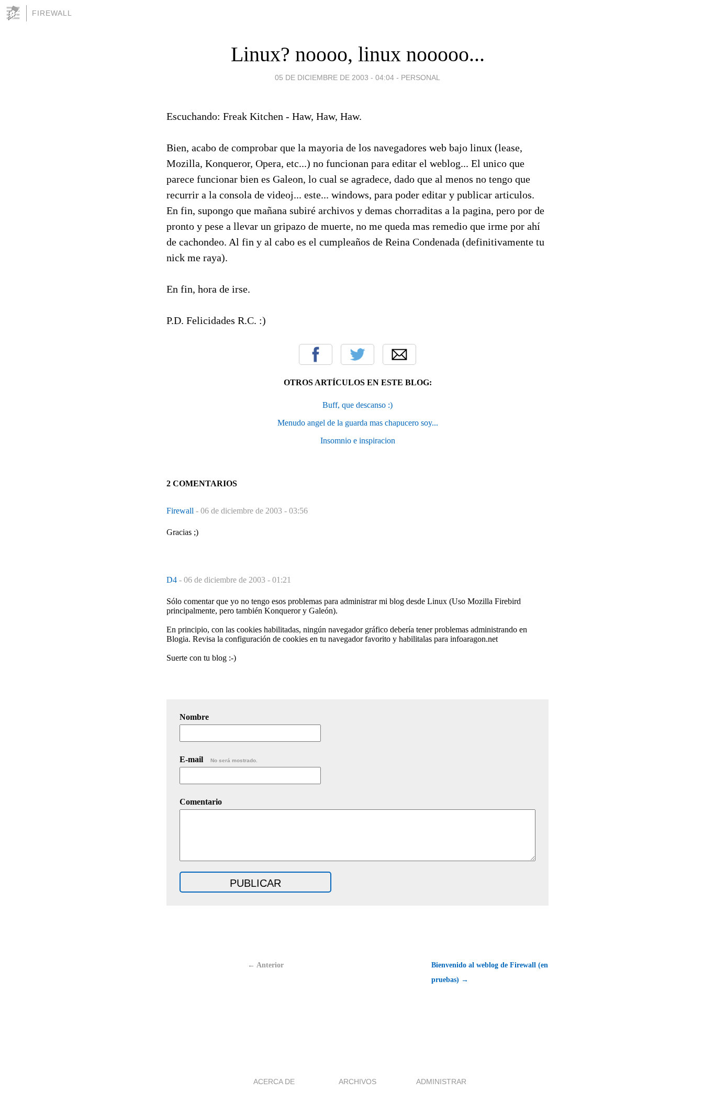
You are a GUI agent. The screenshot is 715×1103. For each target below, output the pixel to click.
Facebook (315, 354)
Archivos (357, 1081)
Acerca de (274, 1081)
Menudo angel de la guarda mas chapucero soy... (357, 422)
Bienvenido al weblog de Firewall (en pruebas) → (489, 972)
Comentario (201, 801)
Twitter (357, 354)
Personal (420, 77)
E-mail (219, 759)
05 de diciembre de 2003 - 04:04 (334, 77)
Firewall (52, 13)
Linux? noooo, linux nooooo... (358, 54)
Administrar (441, 1081)
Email (399, 354)
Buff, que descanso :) (357, 404)
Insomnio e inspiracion (357, 440)
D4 (172, 579)
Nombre (194, 716)
